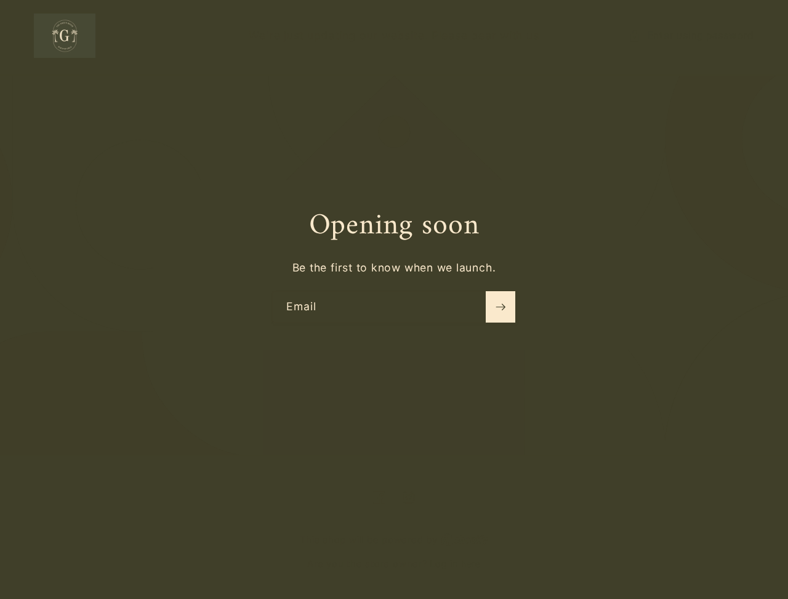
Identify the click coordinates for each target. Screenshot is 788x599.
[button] (691, 36)
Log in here (455, 563)
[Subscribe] (500, 307)
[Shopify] (464, 539)
